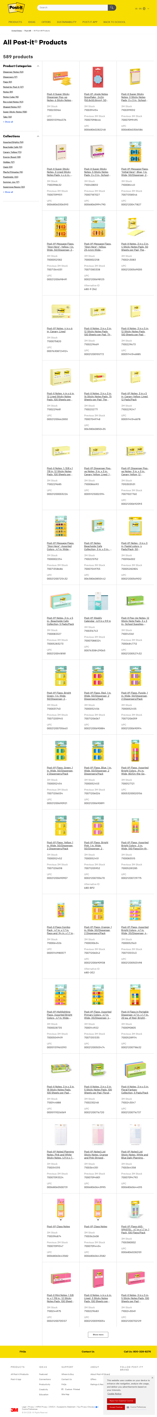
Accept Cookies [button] (116, 1407)
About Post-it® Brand (100, 1374)
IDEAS (31, 22)
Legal (24, 1407)
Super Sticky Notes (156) (15, 112)
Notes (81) (8, 92)
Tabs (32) (7, 117)
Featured (43, 1374)
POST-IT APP (89, 22)
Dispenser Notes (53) (13, 72)
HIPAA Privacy (41, 1407)
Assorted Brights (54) (13, 142)
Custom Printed (72, 1389)
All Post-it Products (20, 1374)
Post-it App (16, 1379)
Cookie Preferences (29, 1409)
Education (43, 1394)
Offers (93, 1379)
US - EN (138, 9)
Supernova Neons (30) (14, 187)
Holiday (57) (9, 162)
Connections (45, 1379)
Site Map (65, 1394)
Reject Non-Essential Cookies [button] (121, 1401)
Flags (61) (7, 82)
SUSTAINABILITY (66, 22)
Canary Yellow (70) (12, 152)
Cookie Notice (114, 1394)
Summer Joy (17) (11, 182)
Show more (98, 1335)
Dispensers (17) (10, 77)
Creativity (43, 1389)
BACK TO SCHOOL (114, 22)
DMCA (52, 1407)
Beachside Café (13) (12, 147)
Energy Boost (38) (12, 157)
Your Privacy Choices (85, 1407)
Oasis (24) (8, 167)
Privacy (31, 1407)
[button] (136, 1407)
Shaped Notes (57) (12, 107)
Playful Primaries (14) (13, 172)
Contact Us (88, 1352)
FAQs (23, 1352)
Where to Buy (67, 1374)
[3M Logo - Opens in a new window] (16, 7)
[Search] (112, 8)
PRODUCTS (15, 22)
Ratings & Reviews (99, 1384)
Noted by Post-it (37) (13, 87)
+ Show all (8, 122)
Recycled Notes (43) (13, 102)
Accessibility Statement (66, 1407)
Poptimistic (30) (10, 177)
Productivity (44, 1384)
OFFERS (46, 22)
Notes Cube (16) (11, 97)
